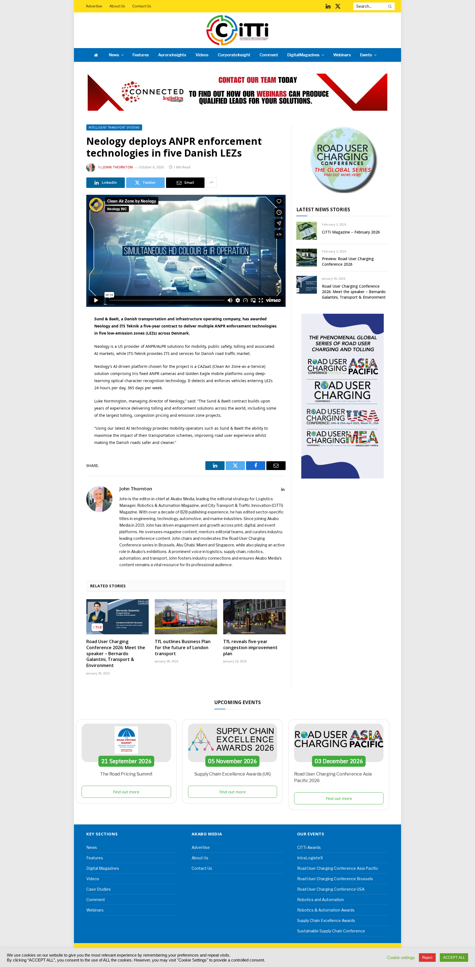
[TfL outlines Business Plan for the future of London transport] (186, 616)
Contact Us (141, 6)
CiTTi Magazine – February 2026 (351, 232)
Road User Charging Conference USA (330, 889)
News (114, 54)
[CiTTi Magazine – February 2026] (306, 231)
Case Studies (98, 889)
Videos (201, 54)
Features (140, 54)
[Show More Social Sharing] (211, 182)
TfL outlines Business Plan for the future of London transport (183, 648)
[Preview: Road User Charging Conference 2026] (306, 257)
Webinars (342, 54)
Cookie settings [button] (401, 957)
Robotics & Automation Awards (326, 910)
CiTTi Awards (309, 847)
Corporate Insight (234, 54)
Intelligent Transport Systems (114, 127)
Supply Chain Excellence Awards (326, 920)
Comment (268, 54)
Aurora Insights (172, 54)
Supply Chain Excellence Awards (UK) (232, 774)
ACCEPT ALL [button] (454, 957)
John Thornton (118, 167)
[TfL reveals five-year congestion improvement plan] (254, 616)
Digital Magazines (303, 54)
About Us (117, 6)
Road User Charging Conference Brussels (335, 878)
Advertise (94, 6)
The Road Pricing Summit (126, 774)
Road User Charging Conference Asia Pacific (337, 868)
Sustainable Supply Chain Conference (331, 931)
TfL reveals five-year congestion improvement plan (250, 648)
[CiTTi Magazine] (237, 30)
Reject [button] (427, 957)
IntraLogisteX (310, 857)
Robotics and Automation (320, 899)
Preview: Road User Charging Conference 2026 (348, 261)
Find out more (126, 791)
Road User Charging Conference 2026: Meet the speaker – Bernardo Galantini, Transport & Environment (115, 653)
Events (366, 54)
